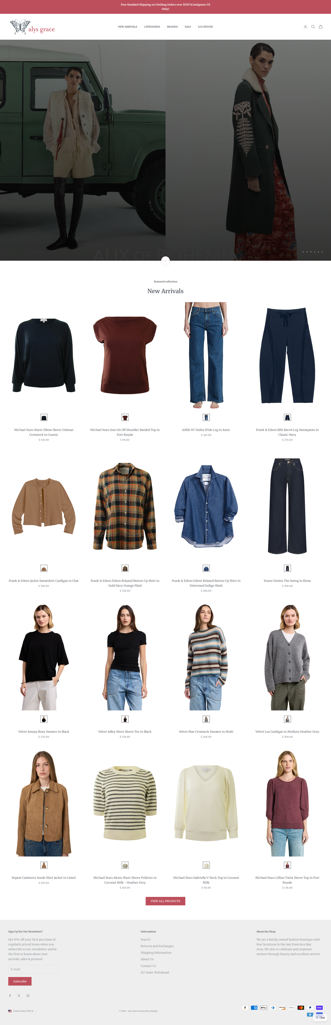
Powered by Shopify (148, 1011)
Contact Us (148, 966)
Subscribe (20, 981)
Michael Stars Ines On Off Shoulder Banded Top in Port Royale (125, 432)
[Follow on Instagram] (28, 995)
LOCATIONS (205, 26)
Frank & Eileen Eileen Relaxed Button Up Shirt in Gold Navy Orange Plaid (125, 583)
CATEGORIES (152, 26)
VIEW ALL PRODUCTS (165, 901)
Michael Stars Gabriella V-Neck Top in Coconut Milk (206, 880)
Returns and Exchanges (157, 946)
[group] (165, 150)
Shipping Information (156, 953)
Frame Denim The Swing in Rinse (287, 581)
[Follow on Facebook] (10, 995)
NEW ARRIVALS (127, 26)
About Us (147, 959)
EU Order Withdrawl (155, 972)
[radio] (43, 417)
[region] (165, 150)
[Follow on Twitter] (19, 995)
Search (145, 939)
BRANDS (172, 26)
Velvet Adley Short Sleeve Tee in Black (125, 732)
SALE (188, 26)
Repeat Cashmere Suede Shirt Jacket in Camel (44, 878)
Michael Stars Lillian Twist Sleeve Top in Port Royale (287, 880)
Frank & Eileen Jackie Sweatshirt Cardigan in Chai (44, 581)
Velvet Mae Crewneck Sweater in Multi (206, 732)
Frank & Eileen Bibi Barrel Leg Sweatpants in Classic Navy (287, 432)
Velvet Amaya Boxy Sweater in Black (43, 732)
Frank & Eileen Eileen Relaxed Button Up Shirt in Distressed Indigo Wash (206, 583)
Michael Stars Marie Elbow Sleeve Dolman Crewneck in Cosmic (43, 432)
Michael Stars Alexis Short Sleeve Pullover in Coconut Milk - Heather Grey (125, 880)
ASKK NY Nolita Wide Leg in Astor (206, 430)
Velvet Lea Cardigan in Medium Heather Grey (287, 732)
